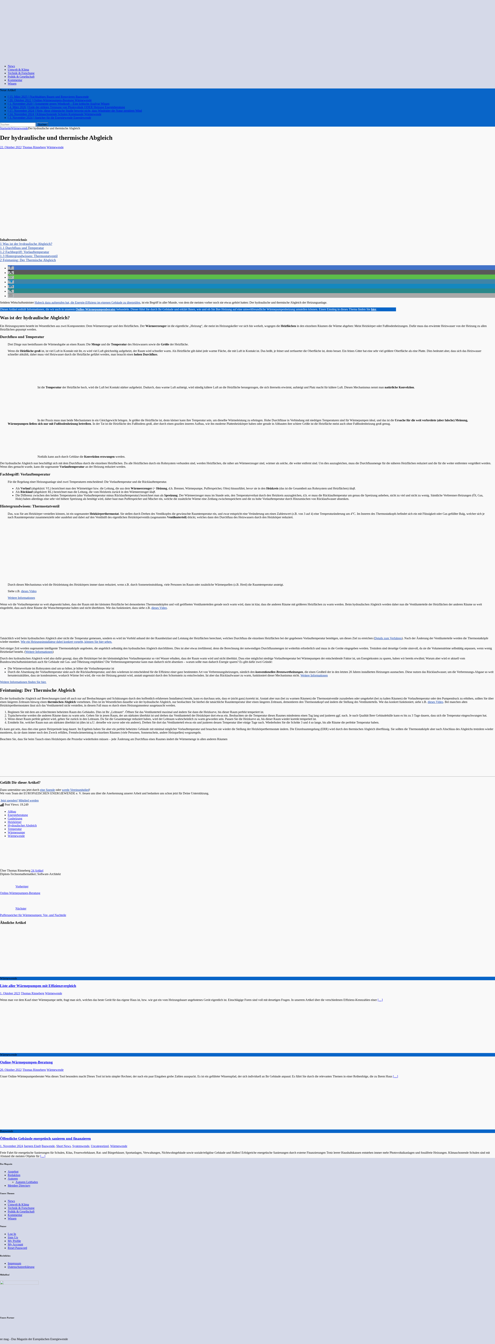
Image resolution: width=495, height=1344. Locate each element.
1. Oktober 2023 (10, 993)
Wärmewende (55, 147)
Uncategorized (100, 1146)
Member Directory (19, 1185)
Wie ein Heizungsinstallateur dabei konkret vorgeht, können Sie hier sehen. (66, 641)
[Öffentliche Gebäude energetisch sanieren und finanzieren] (31, 1127)
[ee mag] (130, 59)
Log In (12, 1234)
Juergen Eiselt (32, 1146)
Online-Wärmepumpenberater (96, 309)
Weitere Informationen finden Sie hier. (23, 682)
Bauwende (48, 1146)
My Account (15, 1244)
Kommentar (15, 80)
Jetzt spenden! (9, 800)
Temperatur (15, 829)
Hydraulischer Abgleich (22, 825)
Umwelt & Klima (18, 69)
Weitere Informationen (21, 597)
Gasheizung (15, 818)
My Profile (14, 1241)
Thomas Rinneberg (34, 147)
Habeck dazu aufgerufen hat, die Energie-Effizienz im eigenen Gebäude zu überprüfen (87, 302)
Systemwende (80, 1146)
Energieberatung (18, 815)
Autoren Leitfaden (26, 1182)
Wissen (12, 83)
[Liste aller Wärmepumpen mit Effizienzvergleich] (31, 975)
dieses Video (29, 591)
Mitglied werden (29, 800)
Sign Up (13, 1237)
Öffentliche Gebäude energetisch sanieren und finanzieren (45, 1138)
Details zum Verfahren (388, 638)
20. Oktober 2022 (11, 1069)
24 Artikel (37, 870)
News (11, 66)
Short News (63, 1146)
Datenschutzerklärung (21, 1266)
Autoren (13, 1178)
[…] (380, 1000)
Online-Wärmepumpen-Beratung (26, 1062)
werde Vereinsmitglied (75, 789)
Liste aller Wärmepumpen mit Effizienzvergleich (38, 986)
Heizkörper (14, 822)
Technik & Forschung (21, 73)
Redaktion (14, 1175)
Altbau (12, 811)
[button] (11, 268)
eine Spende (47, 789)
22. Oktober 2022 (11, 147)
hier (373, 309)
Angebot (13, 1171)
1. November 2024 (11, 1146)
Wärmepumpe (16, 832)
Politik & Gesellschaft (21, 76)
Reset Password (17, 1248)
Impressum (14, 1263)
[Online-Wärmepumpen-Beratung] (31, 1051)
